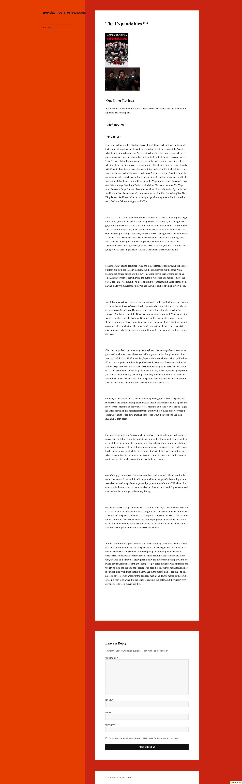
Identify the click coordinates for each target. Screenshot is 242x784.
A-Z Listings (48, 27)
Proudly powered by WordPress (118, 777)
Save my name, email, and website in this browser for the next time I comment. (143, 738)
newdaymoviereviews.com (64, 12)
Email (109, 712)
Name (109, 700)
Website (110, 725)
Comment (111, 658)
